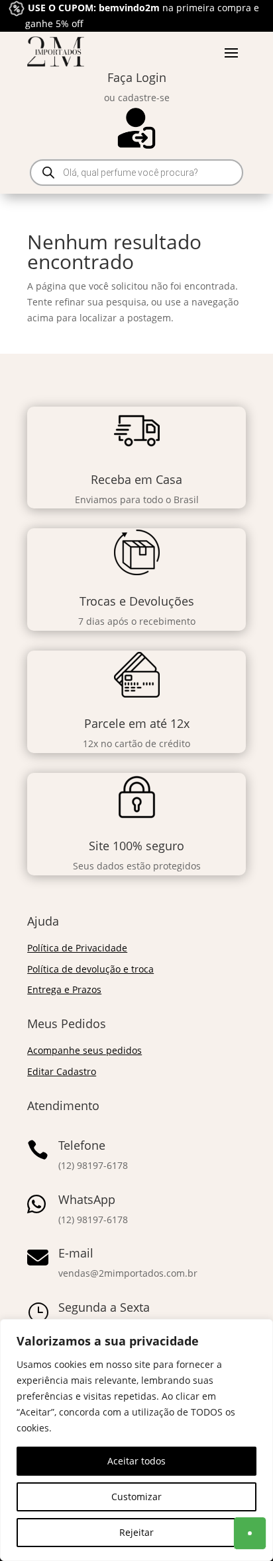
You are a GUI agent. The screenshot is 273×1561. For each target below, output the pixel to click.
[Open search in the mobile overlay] (136, 172)
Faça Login (136, 77)
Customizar (136, 1496)
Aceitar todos (136, 1461)
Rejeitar (136, 1532)
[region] (136, 1440)
